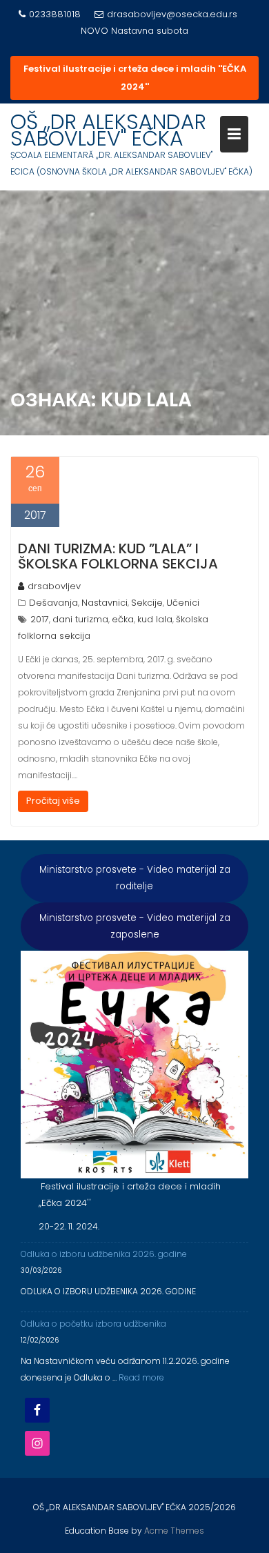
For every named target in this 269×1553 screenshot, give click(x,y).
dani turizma (80, 619)
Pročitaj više (53, 800)
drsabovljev (54, 586)
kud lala (154, 619)
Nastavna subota (149, 30)
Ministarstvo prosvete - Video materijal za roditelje (134, 878)
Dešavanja (53, 602)
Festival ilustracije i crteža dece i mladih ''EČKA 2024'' (134, 77)
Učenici (182, 602)
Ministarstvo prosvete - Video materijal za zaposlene (134, 926)
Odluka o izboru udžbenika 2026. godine (104, 1254)
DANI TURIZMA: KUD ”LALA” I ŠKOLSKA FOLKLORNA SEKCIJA (118, 556)
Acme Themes (174, 1530)
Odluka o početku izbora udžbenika (93, 1323)
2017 (39, 619)
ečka (123, 619)
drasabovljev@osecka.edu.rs (172, 14)
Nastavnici (104, 602)
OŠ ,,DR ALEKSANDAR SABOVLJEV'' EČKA (108, 130)
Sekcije (147, 602)
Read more (141, 1377)
